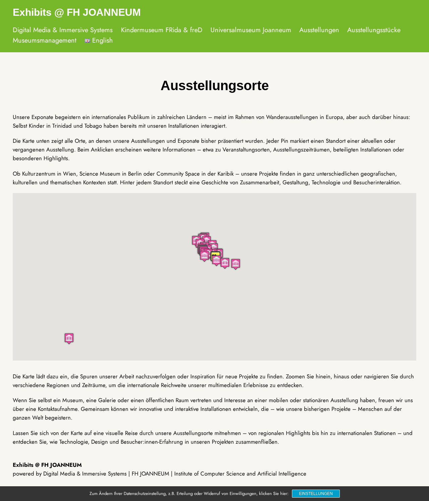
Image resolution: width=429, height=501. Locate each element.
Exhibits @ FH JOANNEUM (77, 12)
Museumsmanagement (44, 40)
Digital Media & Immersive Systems (63, 30)
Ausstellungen (319, 30)
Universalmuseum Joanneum (250, 30)
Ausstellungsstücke (374, 30)
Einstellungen (316, 493)
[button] (69, 338)
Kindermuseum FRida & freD (161, 30)
